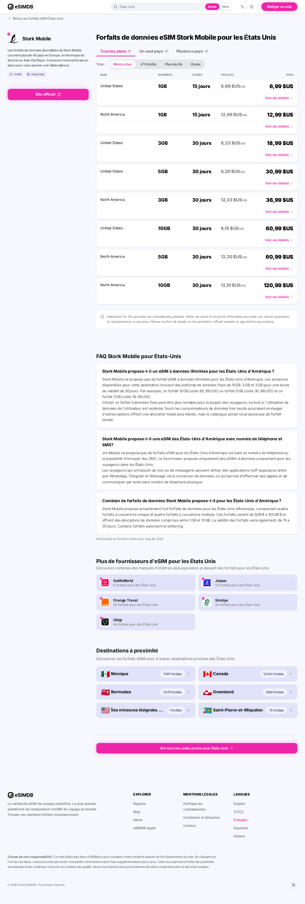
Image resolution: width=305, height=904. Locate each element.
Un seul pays (153, 51)
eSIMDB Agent (144, 828)
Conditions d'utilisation (201, 817)
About (137, 820)
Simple (212, 6)
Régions (139, 804)
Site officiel (45, 94)
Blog (136, 812)
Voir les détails (277, 98)
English (239, 804)
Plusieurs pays (191, 51)
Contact (189, 825)
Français (240, 820)
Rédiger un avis (279, 7)
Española (241, 828)
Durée (196, 64)
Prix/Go (151, 64)
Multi (225, 6)
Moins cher (122, 64)
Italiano (239, 836)
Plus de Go (174, 64)
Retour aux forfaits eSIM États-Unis (38, 18)
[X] (293, 885)
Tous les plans (115, 51)
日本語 (239, 812)
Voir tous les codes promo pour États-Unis (194, 748)
